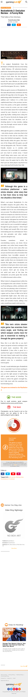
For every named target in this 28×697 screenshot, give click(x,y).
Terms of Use (4, 674)
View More (14, 548)
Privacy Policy (11, 674)
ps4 (10, 477)
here (15, 464)
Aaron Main (17, 20)
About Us (9, 678)
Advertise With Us (5, 680)
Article (3, 7)
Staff (14, 678)
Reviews (8, 7)
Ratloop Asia (19, 477)
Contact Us (3, 678)
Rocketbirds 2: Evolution (8, 479)
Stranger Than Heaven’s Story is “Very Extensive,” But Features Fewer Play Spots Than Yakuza (14, 645)
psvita (13, 477)
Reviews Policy (19, 674)
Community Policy (5, 676)
